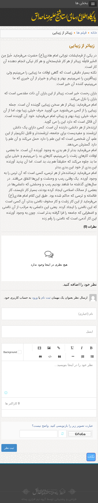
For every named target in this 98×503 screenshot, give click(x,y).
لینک (58, 347)
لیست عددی (82, 356)
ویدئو (39, 347)
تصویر (49, 347)
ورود (35, 297)
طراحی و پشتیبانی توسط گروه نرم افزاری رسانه (49, 499)
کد (49, 356)
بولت (72, 356)
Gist (40, 356)
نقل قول (59, 356)
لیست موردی (92, 356)
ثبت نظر (9, 448)
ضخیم (91, 347)
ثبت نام (46, 297)
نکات (91, 457)
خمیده (81, 347)
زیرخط (72, 347)
